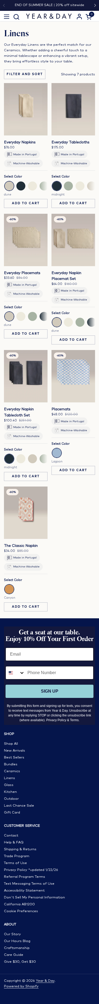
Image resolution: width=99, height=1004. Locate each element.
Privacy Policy (56, 720)
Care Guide (13, 955)
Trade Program (16, 856)
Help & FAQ (13, 842)
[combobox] (15, 672)
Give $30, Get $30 (20, 962)
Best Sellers (14, 757)
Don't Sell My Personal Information (34, 897)
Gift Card (12, 812)
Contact (11, 835)
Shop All (11, 744)
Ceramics (12, 771)
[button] (16, 16)
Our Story (12, 934)
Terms (74, 720)
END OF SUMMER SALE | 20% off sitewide (49, 5)
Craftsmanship (17, 948)
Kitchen (10, 792)
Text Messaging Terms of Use (29, 883)
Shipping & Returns (20, 849)
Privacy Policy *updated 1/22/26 (31, 870)
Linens (9, 778)
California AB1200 (19, 904)
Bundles (10, 764)
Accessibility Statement (24, 890)
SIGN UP (49, 691)
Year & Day (45, 981)
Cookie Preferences (21, 911)
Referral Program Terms (24, 877)
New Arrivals (14, 750)
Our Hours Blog (17, 941)
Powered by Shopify (21, 986)
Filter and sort (25, 74)
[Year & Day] (49, 16)
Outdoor (11, 799)
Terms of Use (15, 863)
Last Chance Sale (19, 805)
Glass (8, 785)
